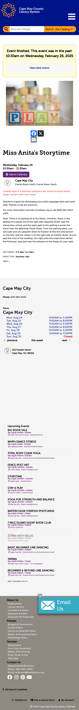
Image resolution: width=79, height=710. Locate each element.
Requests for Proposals (21, 617)
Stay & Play (15, 488)
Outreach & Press (17, 613)
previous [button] (11, 340)
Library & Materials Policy (22, 631)
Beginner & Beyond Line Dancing (31, 570)
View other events (39, 68)
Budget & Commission (20, 624)
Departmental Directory (21, 665)
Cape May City (24, 180)
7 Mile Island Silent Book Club (29, 522)
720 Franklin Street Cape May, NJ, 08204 (23, 351)
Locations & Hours (18, 610)
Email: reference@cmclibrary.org (26, 672)
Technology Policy (18, 637)
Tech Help (13, 658)
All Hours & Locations (16, 689)
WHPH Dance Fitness (22, 441)
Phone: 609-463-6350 (20, 669)
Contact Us (21, 700)
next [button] (65, 340)
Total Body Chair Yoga (24, 453)
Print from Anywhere (19, 648)
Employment (15, 603)
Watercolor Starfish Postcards (31, 511)
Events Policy (15, 627)
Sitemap (71, 706)
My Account (67, 700)
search (49, 29)
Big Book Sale (17, 430)
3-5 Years (20, 252)
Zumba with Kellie (20, 535)
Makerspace (14, 645)
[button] (71, 16)
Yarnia (12, 559)
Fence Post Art (18, 465)
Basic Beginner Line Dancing (28, 547)
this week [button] (37, 340)
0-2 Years (30, 252)
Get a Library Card (44, 700)
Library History (16, 607)
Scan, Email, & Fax (18, 655)
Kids (27, 256)
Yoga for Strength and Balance (31, 499)
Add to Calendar (18, 174)
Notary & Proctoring (19, 651)
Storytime (20, 256)
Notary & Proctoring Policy (22, 634)
